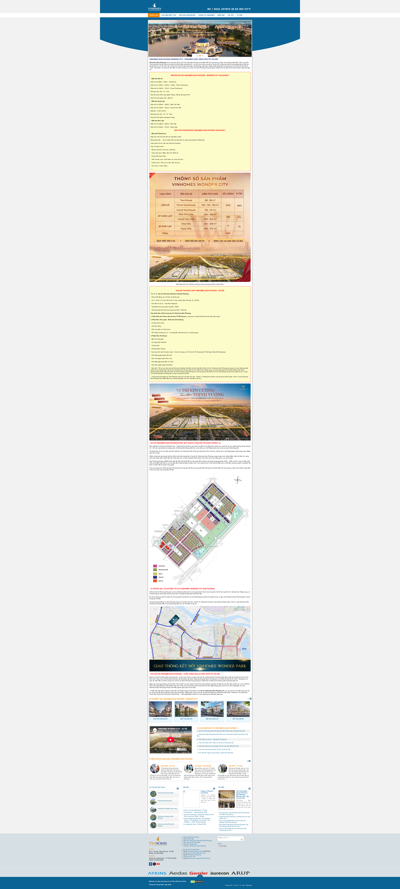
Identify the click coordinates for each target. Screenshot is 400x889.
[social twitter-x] (154, 863)
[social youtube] (158, 863)
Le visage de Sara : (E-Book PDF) (195, 824)
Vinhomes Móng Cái (194, 855)
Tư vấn (239, 15)
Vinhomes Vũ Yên (189, 856)
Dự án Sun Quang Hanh (191, 849)
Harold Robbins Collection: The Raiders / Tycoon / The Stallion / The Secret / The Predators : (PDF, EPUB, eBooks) (197, 820)
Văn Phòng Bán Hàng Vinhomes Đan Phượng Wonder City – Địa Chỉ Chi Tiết (242, 794)
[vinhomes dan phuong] (158, 837)
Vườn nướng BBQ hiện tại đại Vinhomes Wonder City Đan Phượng (232, 821)
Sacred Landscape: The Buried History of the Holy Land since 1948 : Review (199, 815)
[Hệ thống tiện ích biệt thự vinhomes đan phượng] (200, 38)
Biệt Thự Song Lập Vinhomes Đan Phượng (197, 840)
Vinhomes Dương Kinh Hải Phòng (199, 858)
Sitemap (248, 885)
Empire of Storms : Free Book (207, 792)
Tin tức (231, 15)
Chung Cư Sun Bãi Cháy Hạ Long (194, 853)
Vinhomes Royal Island (195, 851)
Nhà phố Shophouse (187, 15)
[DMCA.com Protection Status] (197, 881)
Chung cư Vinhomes (206, 15)
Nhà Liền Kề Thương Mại (191, 842)
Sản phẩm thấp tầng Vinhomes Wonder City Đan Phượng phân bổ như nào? (233, 825)
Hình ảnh (221, 15)
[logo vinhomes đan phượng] (155, 4)
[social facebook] (151, 863)
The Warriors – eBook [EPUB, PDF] (195, 812)
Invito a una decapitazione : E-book (195, 810)
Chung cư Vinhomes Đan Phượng (194, 846)
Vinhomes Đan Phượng (191, 837)
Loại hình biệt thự (168, 15)
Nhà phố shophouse (190, 844)
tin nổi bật (222, 846)
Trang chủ (153, 15)
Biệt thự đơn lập (188, 839)
